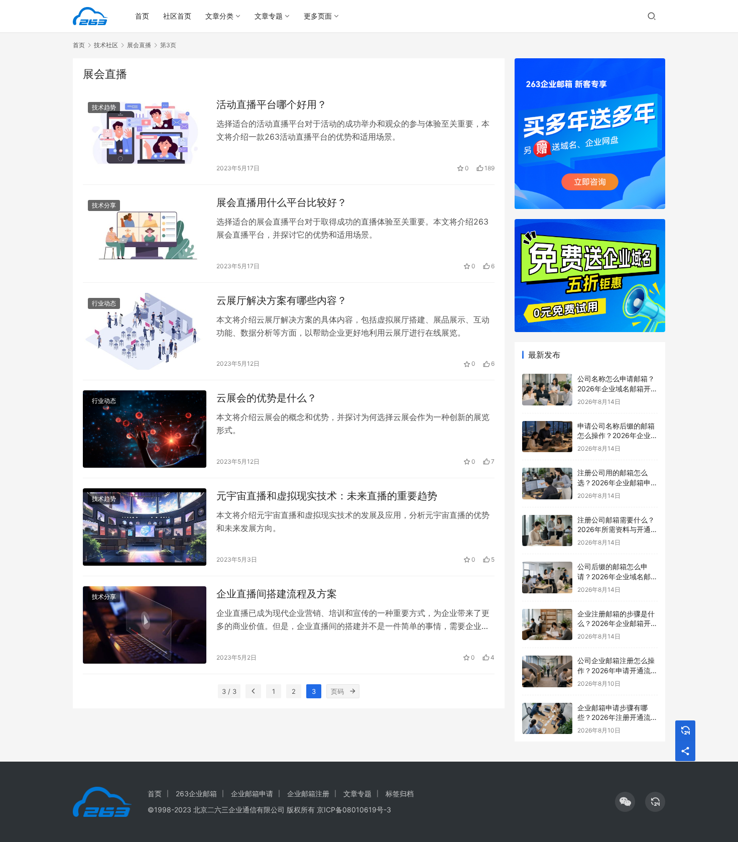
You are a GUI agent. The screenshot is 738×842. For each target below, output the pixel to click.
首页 (142, 16)
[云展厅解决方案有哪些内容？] (144, 331)
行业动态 (104, 303)
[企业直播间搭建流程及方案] (144, 625)
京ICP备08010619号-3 (354, 809)
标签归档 (400, 793)
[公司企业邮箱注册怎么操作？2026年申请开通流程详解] (547, 671)
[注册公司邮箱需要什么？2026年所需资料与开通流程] (547, 531)
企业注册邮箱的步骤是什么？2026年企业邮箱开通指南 (617, 623)
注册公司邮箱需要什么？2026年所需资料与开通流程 (617, 529)
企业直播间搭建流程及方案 (276, 594)
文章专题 (269, 16)
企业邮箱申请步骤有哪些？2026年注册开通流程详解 (617, 717)
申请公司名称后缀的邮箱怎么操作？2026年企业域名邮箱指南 (617, 436)
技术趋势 (104, 107)
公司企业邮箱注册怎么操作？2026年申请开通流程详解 (617, 670)
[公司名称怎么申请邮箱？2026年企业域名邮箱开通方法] (547, 389)
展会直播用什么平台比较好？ (281, 202)
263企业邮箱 (196, 793)
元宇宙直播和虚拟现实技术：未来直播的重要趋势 (326, 496)
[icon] (625, 802)
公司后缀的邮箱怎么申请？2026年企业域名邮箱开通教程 (617, 576)
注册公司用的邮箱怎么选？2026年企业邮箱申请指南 (617, 482)
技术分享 (104, 205)
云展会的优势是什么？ (266, 398)
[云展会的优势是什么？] (144, 429)
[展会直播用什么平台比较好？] (144, 233)
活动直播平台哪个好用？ (271, 104)
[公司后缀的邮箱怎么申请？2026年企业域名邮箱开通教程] (547, 577)
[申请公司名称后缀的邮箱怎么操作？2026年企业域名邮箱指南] (547, 437)
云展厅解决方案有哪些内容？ (281, 300)
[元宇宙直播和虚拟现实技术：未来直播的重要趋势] (144, 527)
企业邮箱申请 (252, 793)
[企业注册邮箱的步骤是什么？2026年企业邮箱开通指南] (547, 625)
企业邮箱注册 (308, 793)
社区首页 (177, 16)
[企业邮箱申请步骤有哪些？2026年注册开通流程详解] (547, 718)
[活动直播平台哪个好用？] (144, 135)
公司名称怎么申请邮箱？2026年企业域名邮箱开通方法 (617, 388)
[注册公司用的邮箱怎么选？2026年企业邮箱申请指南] (547, 483)
